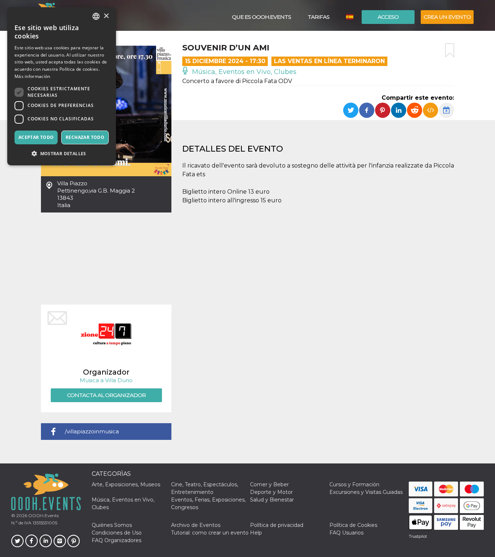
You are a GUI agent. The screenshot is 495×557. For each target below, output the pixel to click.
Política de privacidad (276, 525)
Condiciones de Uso (117, 532)
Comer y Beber (269, 484)
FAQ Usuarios (346, 532)
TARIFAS (318, 16)
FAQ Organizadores (116, 540)
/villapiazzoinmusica (92, 431)
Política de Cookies (353, 525)
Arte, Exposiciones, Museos (126, 484)
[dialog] (61, 86)
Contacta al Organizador (106, 395)
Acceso (388, 16)
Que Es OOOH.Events (261, 16)
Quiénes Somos (112, 525)
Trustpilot (418, 536)
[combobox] (96, 16)
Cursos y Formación (354, 484)
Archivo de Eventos (195, 525)
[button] (61, 153)
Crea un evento (447, 16)
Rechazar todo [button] (85, 137)
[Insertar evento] (430, 110)
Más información (32, 76)
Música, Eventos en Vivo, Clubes (243, 72)
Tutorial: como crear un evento (210, 532)
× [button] (106, 16)
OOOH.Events (43, 515)
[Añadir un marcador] (449, 50)
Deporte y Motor (271, 492)
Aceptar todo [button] (36, 137)
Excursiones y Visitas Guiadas (366, 492)
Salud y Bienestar (272, 499)
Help (256, 532)
